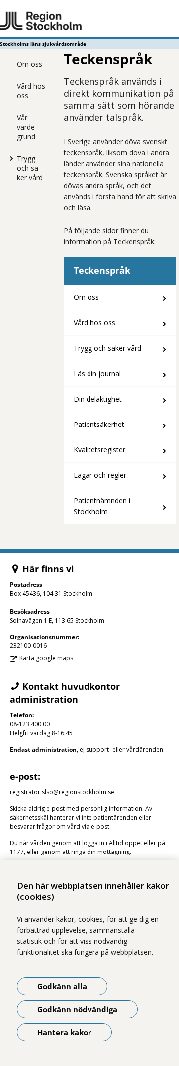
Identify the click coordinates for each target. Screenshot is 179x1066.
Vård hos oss (31, 90)
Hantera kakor (64, 1032)
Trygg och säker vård (30, 168)
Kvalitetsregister (99, 449)
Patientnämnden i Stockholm (102, 506)
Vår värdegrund (27, 127)
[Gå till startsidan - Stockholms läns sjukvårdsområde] (89, 21)
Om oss (29, 64)
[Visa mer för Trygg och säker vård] (9, 158)
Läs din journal (97, 373)
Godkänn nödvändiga (77, 1009)
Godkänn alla (62, 986)
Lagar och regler (100, 475)
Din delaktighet (98, 399)
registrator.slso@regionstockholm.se (62, 792)
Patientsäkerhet (99, 424)
